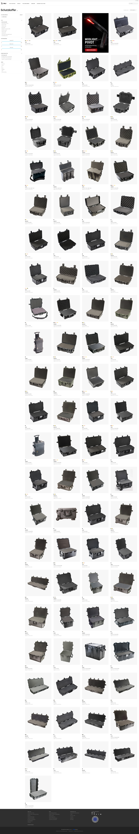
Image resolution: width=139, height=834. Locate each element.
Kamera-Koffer (4, 24)
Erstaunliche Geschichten (74, 813)
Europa (76, 829)
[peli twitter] (98, 814)
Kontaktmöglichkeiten (53, 813)
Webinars (72, 818)
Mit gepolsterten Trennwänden (7, 56)
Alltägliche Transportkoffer (6, 29)
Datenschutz (71, 831)
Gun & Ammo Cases (5, 23)
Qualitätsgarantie (52, 817)
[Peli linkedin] (94, 813)
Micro (2, 68)
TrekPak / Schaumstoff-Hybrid (6, 59)
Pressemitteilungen (31, 817)
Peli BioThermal (31, 824)
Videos (71, 814)
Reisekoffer (3, 27)
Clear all (21, 14)
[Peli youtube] (92, 813)
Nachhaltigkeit (30, 820)
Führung (29, 822)
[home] (4, 3)
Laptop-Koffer (4, 31)
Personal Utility (4, 72)
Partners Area (51, 815)
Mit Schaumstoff (4, 55)
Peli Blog (71, 819)
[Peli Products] (92, 814)
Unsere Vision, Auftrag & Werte (33, 814)
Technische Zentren (31, 818)
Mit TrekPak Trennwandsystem (7, 58)
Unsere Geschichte (31, 813)
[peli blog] (100, 814)
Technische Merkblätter (53, 818)
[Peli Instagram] (94, 814)
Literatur (71, 817)
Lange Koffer (4, 33)
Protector (3, 64)
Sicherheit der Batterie (53, 819)
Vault (2, 70)
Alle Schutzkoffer (4, 22)
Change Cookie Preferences (78, 831)
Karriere (29, 815)
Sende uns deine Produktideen (54, 814)
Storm (3, 65)
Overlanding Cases (5, 35)
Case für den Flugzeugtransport (7, 34)
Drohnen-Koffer (4, 30)
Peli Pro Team (72, 815)
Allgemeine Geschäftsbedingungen (61, 831)
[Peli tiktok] (96, 814)
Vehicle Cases (4, 26)
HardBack (3, 69)
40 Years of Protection (31, 819)
